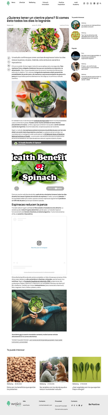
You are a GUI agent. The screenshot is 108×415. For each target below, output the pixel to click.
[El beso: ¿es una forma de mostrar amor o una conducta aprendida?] (75, 66)
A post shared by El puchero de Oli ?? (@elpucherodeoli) (39, 272)
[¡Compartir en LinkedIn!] (8, 65)
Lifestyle (22, 2)
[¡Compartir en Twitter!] (8, 61)
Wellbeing (32, 2)
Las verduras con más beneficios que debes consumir (91, 26)
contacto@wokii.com (45, 405)
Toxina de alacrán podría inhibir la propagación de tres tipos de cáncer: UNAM (91, 78)
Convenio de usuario (61, 409)
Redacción (10, 25)
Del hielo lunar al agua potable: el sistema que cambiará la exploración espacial (91, 57)
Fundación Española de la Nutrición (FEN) (37, 281)
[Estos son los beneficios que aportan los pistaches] (21, 369)
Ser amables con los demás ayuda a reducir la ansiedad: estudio (53, 388)
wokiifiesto (26, 405)
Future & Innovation (45, 3)
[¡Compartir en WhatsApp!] (8, 69)
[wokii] (8, 3)
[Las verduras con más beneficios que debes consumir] (75, 25)
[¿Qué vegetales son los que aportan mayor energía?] (86, 369)
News (13, 2)
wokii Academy (76, 3)
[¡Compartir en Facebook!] (8, 58)
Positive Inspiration (61, 3)
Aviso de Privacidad (61, 406)
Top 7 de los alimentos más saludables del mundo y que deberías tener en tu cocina (89, 36)
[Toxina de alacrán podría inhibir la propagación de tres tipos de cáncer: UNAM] (75, 77)
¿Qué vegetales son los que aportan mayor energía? (86, 388)
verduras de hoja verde (41, 121)
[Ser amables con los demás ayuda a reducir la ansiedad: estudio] (54, 369)
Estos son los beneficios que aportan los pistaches (21, 388)
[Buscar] (100, 3)
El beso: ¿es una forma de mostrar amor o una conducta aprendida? (90, 67)
